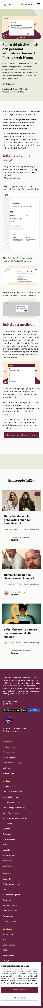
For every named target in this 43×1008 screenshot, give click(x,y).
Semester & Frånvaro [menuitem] (11, 813)
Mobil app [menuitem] (7, 768)
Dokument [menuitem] (7, 834)
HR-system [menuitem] (7, 961)
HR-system (8, 142)
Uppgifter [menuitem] (7, 850)
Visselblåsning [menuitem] (9, 855)
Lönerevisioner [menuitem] (9, 866)
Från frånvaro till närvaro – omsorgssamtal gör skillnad (20, 633)
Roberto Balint (12, 84)
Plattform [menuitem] (7, 742)
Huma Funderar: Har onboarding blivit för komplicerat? (17, 520)
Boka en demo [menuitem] (9, 945)
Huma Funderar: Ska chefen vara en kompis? (19, 577)
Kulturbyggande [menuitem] (9, 757)
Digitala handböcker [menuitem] (11, 802)
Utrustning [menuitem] (7, 823)
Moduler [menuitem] (6, 781)
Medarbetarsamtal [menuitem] (10, 797)
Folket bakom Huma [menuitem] (11, 884)
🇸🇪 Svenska (25, 4)
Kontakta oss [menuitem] (8, 916)
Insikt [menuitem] (5, 845)
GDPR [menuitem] (5, 889)
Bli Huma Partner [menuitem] (10, 921)
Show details (19, 998)
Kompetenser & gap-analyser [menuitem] (15, 818)
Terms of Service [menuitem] (10, 905)
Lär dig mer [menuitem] (8, 929)
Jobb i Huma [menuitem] (8, 879)
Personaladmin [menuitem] (9, 752)
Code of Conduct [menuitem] (10, 911)
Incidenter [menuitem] (7, 861)
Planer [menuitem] (5, 940)
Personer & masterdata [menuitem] (12, 792)
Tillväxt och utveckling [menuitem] (12, 763)
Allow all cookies (20, 990)
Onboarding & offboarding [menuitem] (14, 808)
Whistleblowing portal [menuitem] (12, 895)
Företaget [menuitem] (7, 874)
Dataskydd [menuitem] (7, 900)
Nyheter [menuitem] (6, 829)
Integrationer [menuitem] (8, 773)
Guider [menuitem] (6, 950)
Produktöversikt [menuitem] (9, 747)
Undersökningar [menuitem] (9, 786)
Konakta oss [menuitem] (8, 934)
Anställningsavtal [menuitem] (10, 839)
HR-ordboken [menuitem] (8, 955)
